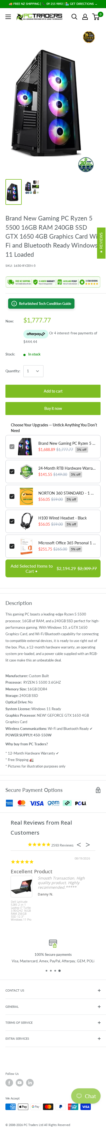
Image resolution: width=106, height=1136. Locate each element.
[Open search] (74, 17)
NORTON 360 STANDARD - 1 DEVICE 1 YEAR (67, 493)
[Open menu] (8, 17)
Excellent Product (31, 871)
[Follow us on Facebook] (9, 1082)
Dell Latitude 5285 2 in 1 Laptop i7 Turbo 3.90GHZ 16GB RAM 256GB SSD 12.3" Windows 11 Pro (21, 910)
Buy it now (53, 408)
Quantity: (12, 371)
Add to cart (53, 391)
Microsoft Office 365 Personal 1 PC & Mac (67, 543)
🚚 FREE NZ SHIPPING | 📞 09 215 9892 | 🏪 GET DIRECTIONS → (53, 3)
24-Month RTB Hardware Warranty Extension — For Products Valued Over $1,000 (67, 468)
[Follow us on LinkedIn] (30, 1082)
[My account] (85, 17)
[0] (96, 17)
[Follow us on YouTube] (19, 1082)
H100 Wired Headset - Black (62, 518)
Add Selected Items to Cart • (54, 568)
